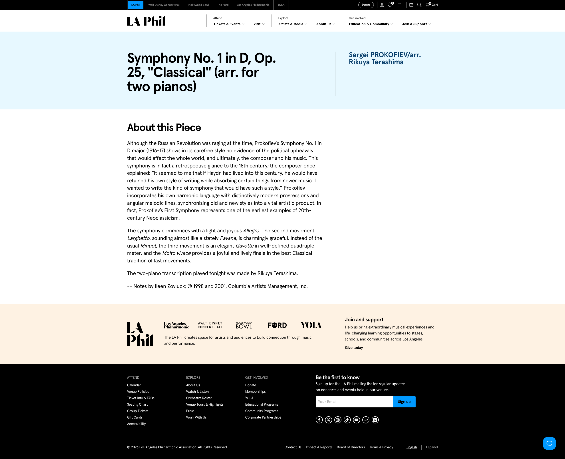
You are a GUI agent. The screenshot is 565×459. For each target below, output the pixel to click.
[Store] (400, 4)
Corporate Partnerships (263, 417)
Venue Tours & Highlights (205, 405)
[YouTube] (356, 419)
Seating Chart (137, 405)
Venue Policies (138, 392)
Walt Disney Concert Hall (164, 5)
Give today (354, 348)
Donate (366, 5)
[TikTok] (347, 419)
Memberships (255, 392)
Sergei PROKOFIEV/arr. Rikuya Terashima (385, 59)
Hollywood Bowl (198, 5)
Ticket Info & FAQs (141, 398)
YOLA (281, 5)
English (411, 447)
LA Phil (135, 5)
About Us (193, 385)
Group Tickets (138, 411)
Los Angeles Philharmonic (253, 5)
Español (432, 447)
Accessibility (136, 424)
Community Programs (261, 411)
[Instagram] (337, 419)
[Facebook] (319, 419)
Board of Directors (351, 447)
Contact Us (292, 447)
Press (190, 411)
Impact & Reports (319, 447)
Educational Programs (261, 405)
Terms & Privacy (381, 447)
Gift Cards (135, 417)
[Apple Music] (375, 419)
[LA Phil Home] (146, 21)
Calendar (134, 385)
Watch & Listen (197, 392)
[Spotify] (365, 419)
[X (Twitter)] (328, 419)
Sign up (404, 402)
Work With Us (196, 417)
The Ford (222, 5)
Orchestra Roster (199, 398)
